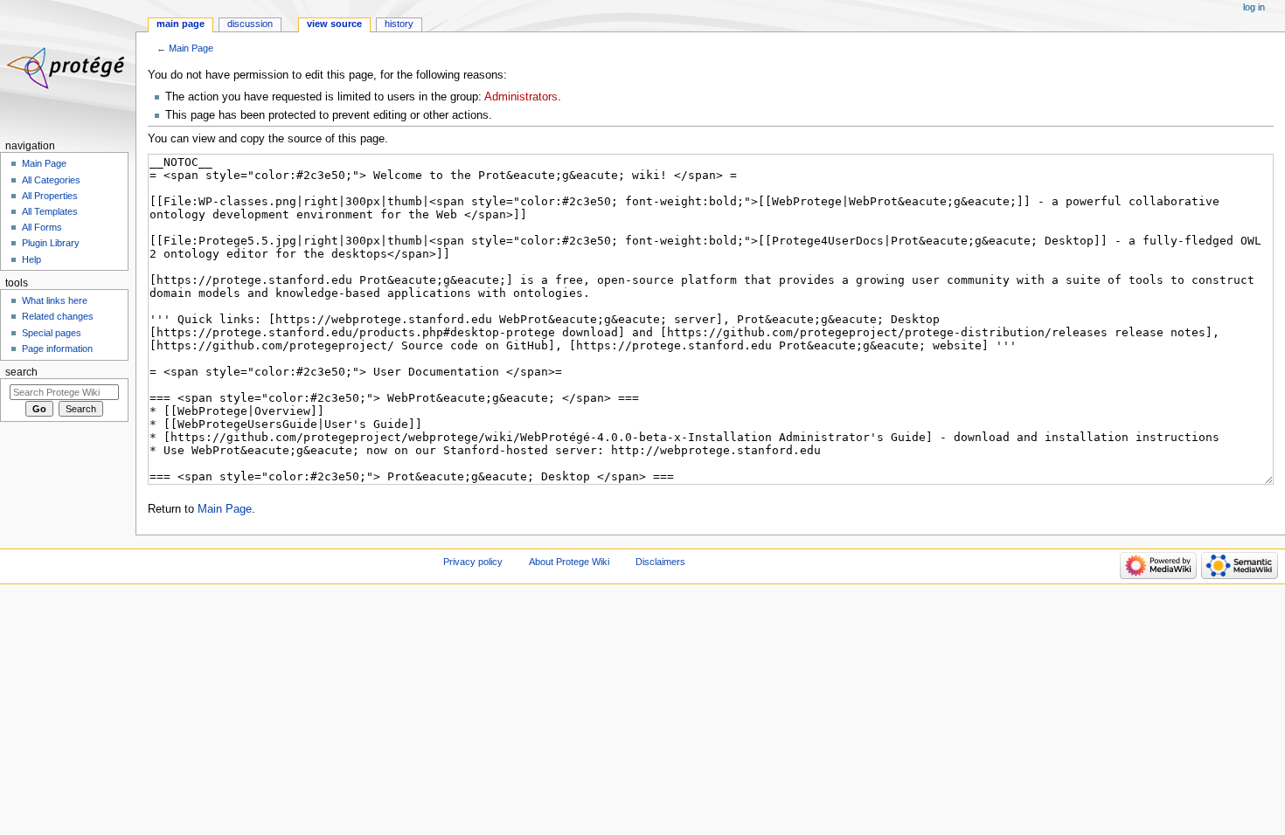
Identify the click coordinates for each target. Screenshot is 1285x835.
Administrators (521, 97)
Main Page (191, 48)
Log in (1254, 7)
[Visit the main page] (67, 67)
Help (31, 259)
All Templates (50, 211)
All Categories (51, 180)
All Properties (50, 195)
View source (334, 23)
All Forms (42, 227)
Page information (57, 348)
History (399, 23)
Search (21, 372)
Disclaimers (660, 561)
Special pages (51, 333)
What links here (54, 300)
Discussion (250, 23)
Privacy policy (473, 561)
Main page (180, 23)
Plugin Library (51, 243)
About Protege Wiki (569, 561)
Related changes (58, 316)
